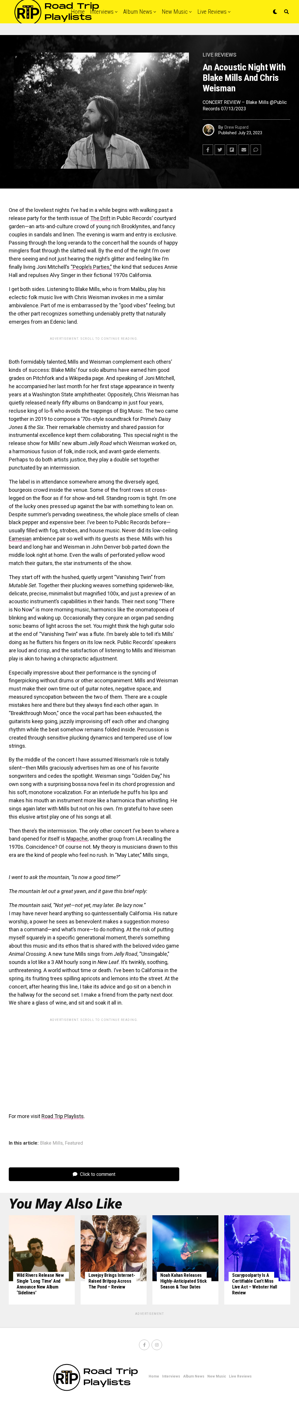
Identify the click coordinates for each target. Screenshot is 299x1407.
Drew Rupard (236, 127)
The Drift (100, 218)
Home (154, 1376)
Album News (137, 11)
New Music (175, 11)
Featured (74, 1143)
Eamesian (20, 539)
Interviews (171, 1376)
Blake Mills (51, 1143)
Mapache (77, 839)
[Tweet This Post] (220, 149)
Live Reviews (212, 11)
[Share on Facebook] (208, 149)
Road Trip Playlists (62, 1116)
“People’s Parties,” (91, 267)
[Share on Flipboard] (232, 149)
